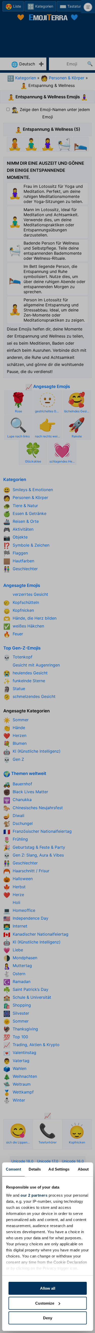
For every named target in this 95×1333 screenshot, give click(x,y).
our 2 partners (34, 1195)
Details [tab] (35, 1169)
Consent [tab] (13, 1169)
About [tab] (83, 1169)
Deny (47, 1318)
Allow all (47, 1288)
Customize (44, 1303)
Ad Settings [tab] (58, 1169)
